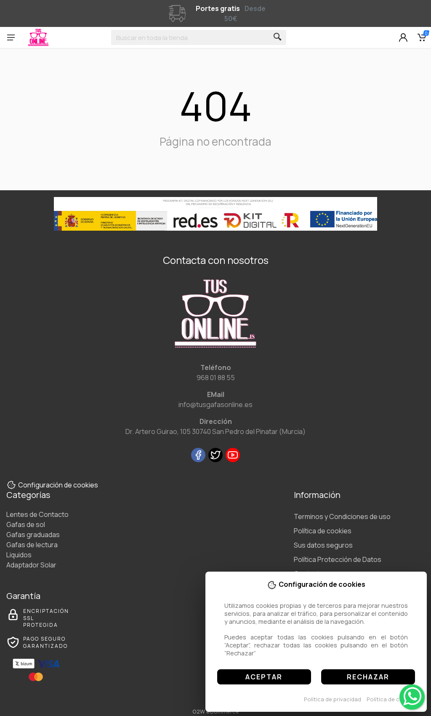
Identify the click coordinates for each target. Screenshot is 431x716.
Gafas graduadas (33, 534)
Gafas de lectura (32, 544)
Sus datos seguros (323, 545)
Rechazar (368, 676)
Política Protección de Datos (337, 559)
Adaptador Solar (31, 565)
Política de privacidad (332, 699)
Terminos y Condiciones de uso (342, 516)
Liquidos (19, 554)
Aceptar (263, 676)
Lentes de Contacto (37, 514)
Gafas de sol (25, 524)
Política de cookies (392, 699)
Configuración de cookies (58, 485)
